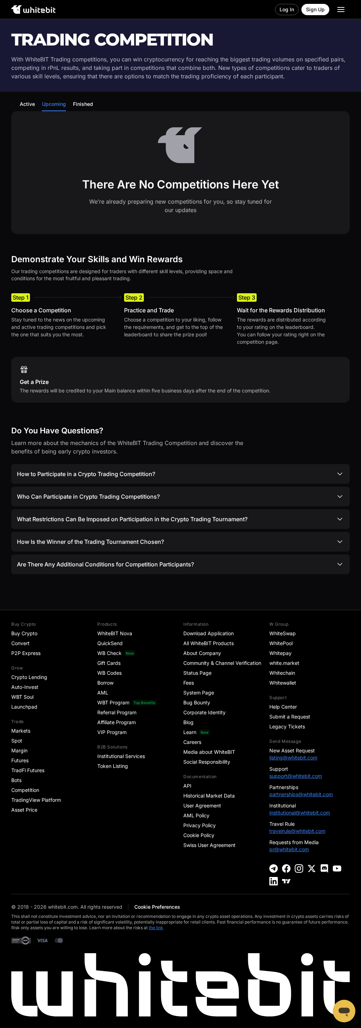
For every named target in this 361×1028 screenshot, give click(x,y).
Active (27, 104)
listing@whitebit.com (293, 758)
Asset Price (24, 810)
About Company (202, 653)
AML (102, 693)
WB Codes (109, 673)
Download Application (208, 633)
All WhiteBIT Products (208, 643)
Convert (20, 643)
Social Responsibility (206, 762)
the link (156, 927)
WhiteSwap (282, 633)
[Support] (344, 1011)
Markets (20, 731)
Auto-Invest (24, 687)
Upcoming (54, 104)
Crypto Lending (29, 677)
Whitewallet (282, 683)
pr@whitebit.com (289, 849)
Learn (189, 732)
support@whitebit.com (295, 776)
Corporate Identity (204, 712)
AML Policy (196, 815)
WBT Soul (22, 697)
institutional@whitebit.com (299, 813)
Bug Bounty (196, 702)
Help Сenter (283, 707)
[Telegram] (273, 868)
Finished (83, 104)
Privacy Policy (199, 825)
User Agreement (202, 805)
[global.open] (341, 9)
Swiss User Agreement (209, 845)
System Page (198, 693)
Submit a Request (289, 717)
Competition (25, 790)
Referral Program (116, 712)
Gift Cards (109, 663)
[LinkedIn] (273, 881)
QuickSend (110, 643)
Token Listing (112, 766)
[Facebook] (286, 868)
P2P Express (26, 653)
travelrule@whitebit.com (297, 831)
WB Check (109, 653)
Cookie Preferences (157, 907)
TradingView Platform (36, 800)
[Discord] (324, 868)
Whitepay (280, 653)
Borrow (105, 683)
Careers (192, 742)
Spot (16, 741)
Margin (19, 750)
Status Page (197, 673)
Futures (20, 760)
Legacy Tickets (287, 726)
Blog (188, 722)
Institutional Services (121, 756)
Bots (16, 780)
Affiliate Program (116, 722)
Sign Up (315, 9)
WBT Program (113, 702)
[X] (311, 868)
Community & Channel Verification (222, 663)
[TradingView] (286, 881)
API (187, 786)
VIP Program (112, 732)
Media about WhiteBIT (209, 752)
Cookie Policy (198, 835)
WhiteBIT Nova (114, 633)
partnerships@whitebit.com (301, 794)
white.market (284, 663)
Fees (188, 683)
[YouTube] (337, 868)
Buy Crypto (24, 633)
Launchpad (24, 707)
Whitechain (282, 673)
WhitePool (281, 643)
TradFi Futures (27, 770)
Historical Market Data (209, 796)
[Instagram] (299, 868)
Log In (287, 9)
